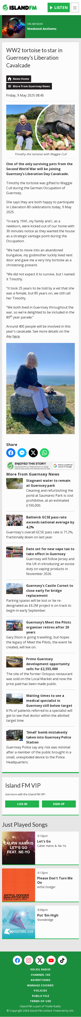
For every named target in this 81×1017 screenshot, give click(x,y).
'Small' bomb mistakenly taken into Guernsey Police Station (48, 737)
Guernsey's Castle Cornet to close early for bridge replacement (49, 590)
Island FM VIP (23, 785)
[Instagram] (28, 960)
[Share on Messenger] (22, 452)
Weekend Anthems (41, 28)
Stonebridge (45, 920)
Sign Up (59, 804)
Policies (40, 990)
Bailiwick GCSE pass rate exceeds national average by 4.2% (50, 522)
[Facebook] (17, 960)
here (16, 336)
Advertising (40, 980)
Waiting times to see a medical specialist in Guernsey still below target (49, 700)
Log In (22, 804)
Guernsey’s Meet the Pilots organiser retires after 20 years (48, 627)
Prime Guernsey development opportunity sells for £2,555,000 (48, 664)
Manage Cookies (40, 985)
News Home (21, 79)
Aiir (71, 1010)
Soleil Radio (40, 969)
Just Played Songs (25, 824)
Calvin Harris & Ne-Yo (51, 846)
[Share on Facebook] (10, 452)
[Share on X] (33, 452)
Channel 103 (40, 975)
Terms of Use (40, 1001)
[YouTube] (51, 960)
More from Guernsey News (31, 86)
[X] (39, 960)
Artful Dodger (46, 887)
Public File (40, 996)
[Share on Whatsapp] (44, 452)
